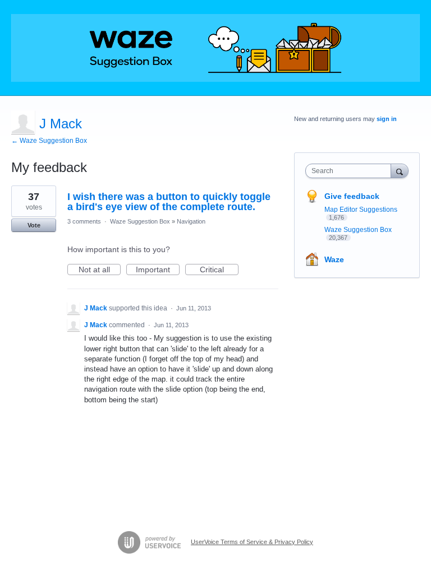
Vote (33, 225)
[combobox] (351, 171)
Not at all (100, 270)
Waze (334, 259)
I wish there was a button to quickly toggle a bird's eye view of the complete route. (168, 201)
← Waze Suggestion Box (49, 141)
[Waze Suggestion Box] (215, 48)
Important (158, 270)
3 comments (84, 221)
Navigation (191, 221)
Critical (219, 270)
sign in (387, 118)
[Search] (400, 171)
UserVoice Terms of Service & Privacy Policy (252, 541)
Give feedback (351, 196)
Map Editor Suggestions (360, 209)
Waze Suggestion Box (140, 221)
